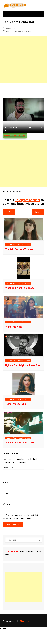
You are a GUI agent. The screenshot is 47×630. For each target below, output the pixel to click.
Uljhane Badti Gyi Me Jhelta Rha (22, 365)
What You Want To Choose (19, 288)
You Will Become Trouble (19, 249)
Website (6, 504)
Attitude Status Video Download (19, 31)
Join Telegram (11, 551)
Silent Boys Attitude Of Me (19, 442)
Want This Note (13, 326)
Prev (10, 212)
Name (6, 482)
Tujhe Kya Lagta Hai (16, 404)
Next (36, 212)
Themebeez (25, 621)
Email (6, 493)
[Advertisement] (23, 59)
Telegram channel (27, 200)
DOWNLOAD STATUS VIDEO (14, 136)
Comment (8, 468)
